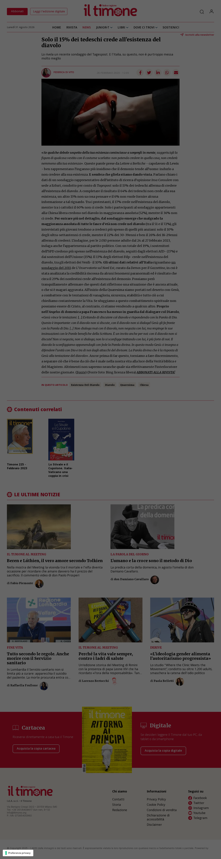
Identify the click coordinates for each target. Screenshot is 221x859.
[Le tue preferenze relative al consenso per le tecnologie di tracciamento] (18, 853)
